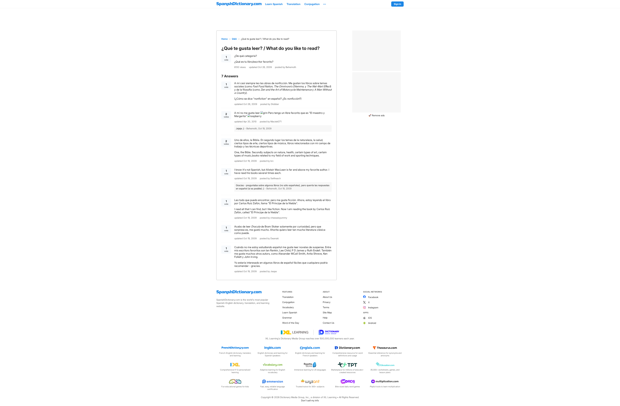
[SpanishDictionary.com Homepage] (239, 4)
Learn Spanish (289, 312)
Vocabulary (288, 307)
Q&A (234, 38)
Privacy (326, 302)
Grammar (287, 317)
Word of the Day (290, 322)
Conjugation (288, 302)
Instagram (373, 307)
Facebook (373, 297)
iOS (370, 317)
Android (372, 323)
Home (224, 38)
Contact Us (328, 322)
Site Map (327, 312)
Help (325, 317)
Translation (288, 297)
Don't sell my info (310, 400)
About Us (327, 297)
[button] (324, 4)
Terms (326, 307)
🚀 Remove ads (376, 115)
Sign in (397, 4)
